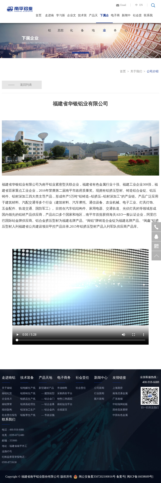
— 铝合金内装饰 (47, 410)
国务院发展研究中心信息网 (120, 410)
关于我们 (136, 71)
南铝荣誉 (7, 404)
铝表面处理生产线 (27, 405)
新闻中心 (126, 18)
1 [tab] (80, 52)
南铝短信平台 (64, 404)
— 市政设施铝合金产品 (47, 416)
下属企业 (104, 18)
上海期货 (118, 387)
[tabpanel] (80, 40)
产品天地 (93, 18)
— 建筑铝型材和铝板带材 (47, 394)
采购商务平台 (64, 393)
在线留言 (62, 409)
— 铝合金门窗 (47, 399)
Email (123, 5)
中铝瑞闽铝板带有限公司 (120, 405)
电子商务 (115, 18)
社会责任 (137, 18)
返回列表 (26, 84)
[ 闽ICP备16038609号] (139, 476)
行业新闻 (99, 393)
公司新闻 (99, 387)
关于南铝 (7, 387)
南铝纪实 (7, 393)
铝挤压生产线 (27, 398)
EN (141, 5)
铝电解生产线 (27, 387)
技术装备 (82, 18)
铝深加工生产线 (27, 410)
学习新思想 (60, 18)
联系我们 (148, 18)
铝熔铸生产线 (27, 393)
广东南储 (118, 398)
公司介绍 (152, 71)
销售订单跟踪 (64, 398)
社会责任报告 (9, 415)
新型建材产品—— (46, 388)
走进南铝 (49, 18)
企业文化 (71, 18)
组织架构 (7, 409)
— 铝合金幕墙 (47, 405)
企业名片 (7, 398)
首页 (39, 15)
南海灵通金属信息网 (120, 394)
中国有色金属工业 (120, 416)
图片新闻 (99, 398)
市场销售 (62, 387)
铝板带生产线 (27, 415)
